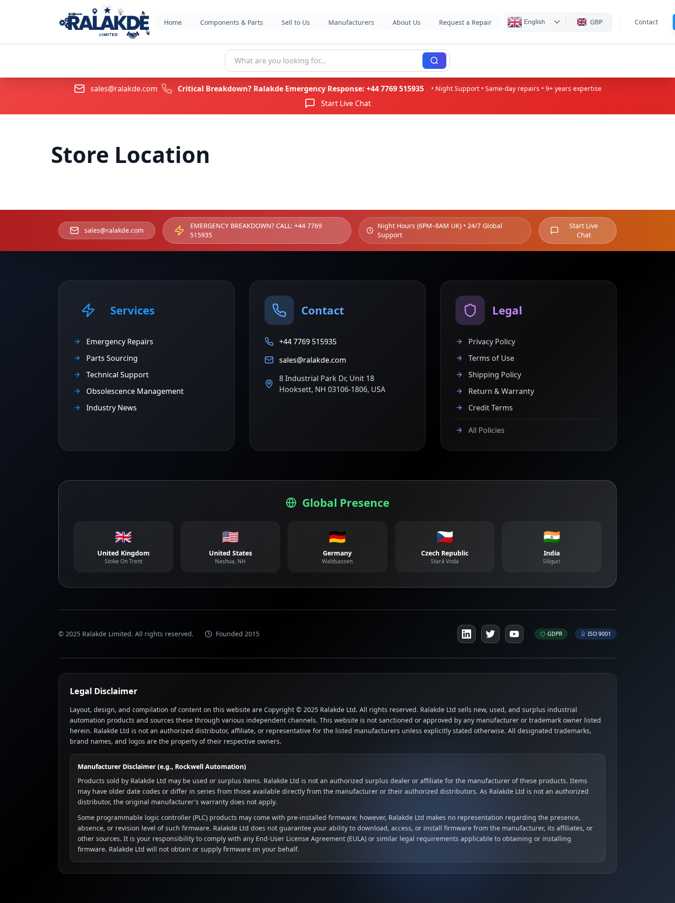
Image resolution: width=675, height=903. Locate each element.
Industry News (111, 408)
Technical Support (117, 375)
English (533, 21)
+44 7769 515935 (395, 89)
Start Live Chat (346, 103)
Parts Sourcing (112, 358)
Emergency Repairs (119, 342)
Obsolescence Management (135, 391)
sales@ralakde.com (124, 89)
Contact (646, 21)
